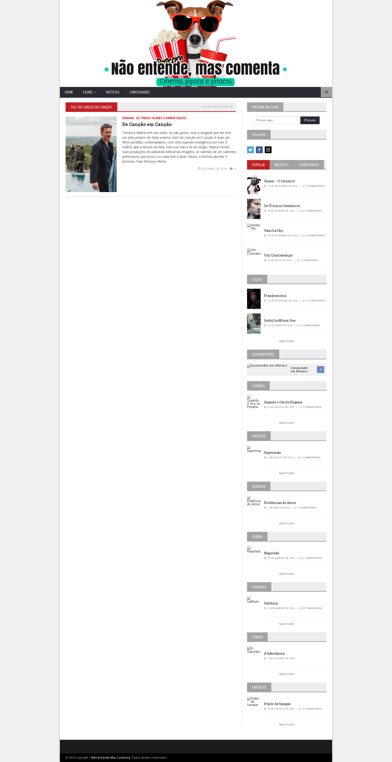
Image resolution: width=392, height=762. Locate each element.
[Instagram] (268, 149)
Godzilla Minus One (280, 320)
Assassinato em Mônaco (299, 369)
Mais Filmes (286, 341)
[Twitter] (250, 149)
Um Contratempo (278, 255)
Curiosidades (140, 92)
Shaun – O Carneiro (279, 181)
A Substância (274, 653)
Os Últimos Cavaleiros (282, 206)
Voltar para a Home (215, 106)
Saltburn (271, 603)
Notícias (113, 92)
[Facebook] (259, 149)
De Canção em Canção (147, 124)
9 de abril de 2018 (214, 169)
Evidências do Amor (280, 503)
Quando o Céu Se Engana (283, 402)
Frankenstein (275, 295)
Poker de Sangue (277, 704)
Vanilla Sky (273, 230)
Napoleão (271, 553)
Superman (272, 452)
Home (69, 92)
